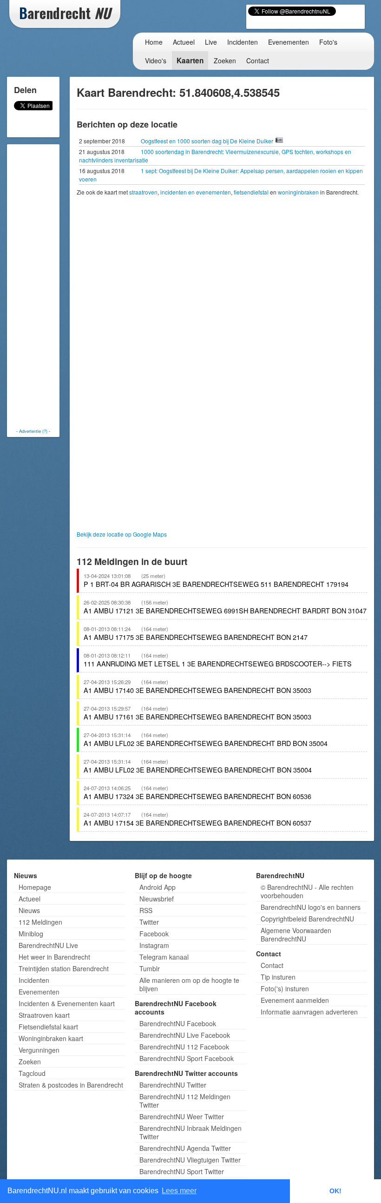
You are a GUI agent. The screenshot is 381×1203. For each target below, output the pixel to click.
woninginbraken (298, 192)
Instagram (154, 945)
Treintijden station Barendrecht (64, 968)
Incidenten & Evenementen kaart (67, 1003)
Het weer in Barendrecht (54, 956)
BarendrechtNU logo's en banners (311, 907)
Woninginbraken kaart (51, 1038)
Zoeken (225, 60)
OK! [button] (335, 1191)
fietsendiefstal (251, 192)
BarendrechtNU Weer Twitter (181, 1116)
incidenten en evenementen (195, 192)
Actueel (184, 42)
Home (154, 42)
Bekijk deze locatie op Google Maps (122, 534)
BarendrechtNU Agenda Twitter (185, 1148)
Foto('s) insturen (285, 988)
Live (211, 42)
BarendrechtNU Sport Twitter (181, 1171)
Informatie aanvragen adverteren (309, 1011)
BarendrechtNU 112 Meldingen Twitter (184, 1100)
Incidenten (242, 42)
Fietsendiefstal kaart (48, 1026)
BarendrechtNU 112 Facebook (184, 1046)
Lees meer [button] (179, 1191)
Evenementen (288, 42)
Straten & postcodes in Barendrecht (71, 1084)
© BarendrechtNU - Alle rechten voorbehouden (307, 891)
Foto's (328, 42)
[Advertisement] (46, 286)
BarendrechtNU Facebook (177, 1023)
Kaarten (190, 60)
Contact (257, 60)
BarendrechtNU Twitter (172, 1084)
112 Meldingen (40, 922)
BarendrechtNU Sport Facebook (186, 1058)
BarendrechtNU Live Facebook (184, 1035)
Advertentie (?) (33, 431)
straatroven (143, 192)
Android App (157, 887)
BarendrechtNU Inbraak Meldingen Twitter (190, 1132)
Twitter (149, 922)
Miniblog (31, 933)
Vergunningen (39, 1050)
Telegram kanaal (164, 956)
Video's (155, 60)
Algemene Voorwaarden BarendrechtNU (296, 934)
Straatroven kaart (44, 1015)
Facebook (154, 933)
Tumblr (149, 968)
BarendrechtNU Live (48, 945)
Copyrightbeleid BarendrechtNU (307, 918)
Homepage (35, 887)
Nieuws (29, 910)
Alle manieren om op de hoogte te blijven (189, 984)
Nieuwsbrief (156, 898)
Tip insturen (278, 976)
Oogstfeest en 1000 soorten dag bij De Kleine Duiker (208, 141)
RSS (145, 910)
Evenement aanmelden (295, 1000)
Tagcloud (32, 1073)
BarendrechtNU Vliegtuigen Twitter (190, 1159)
